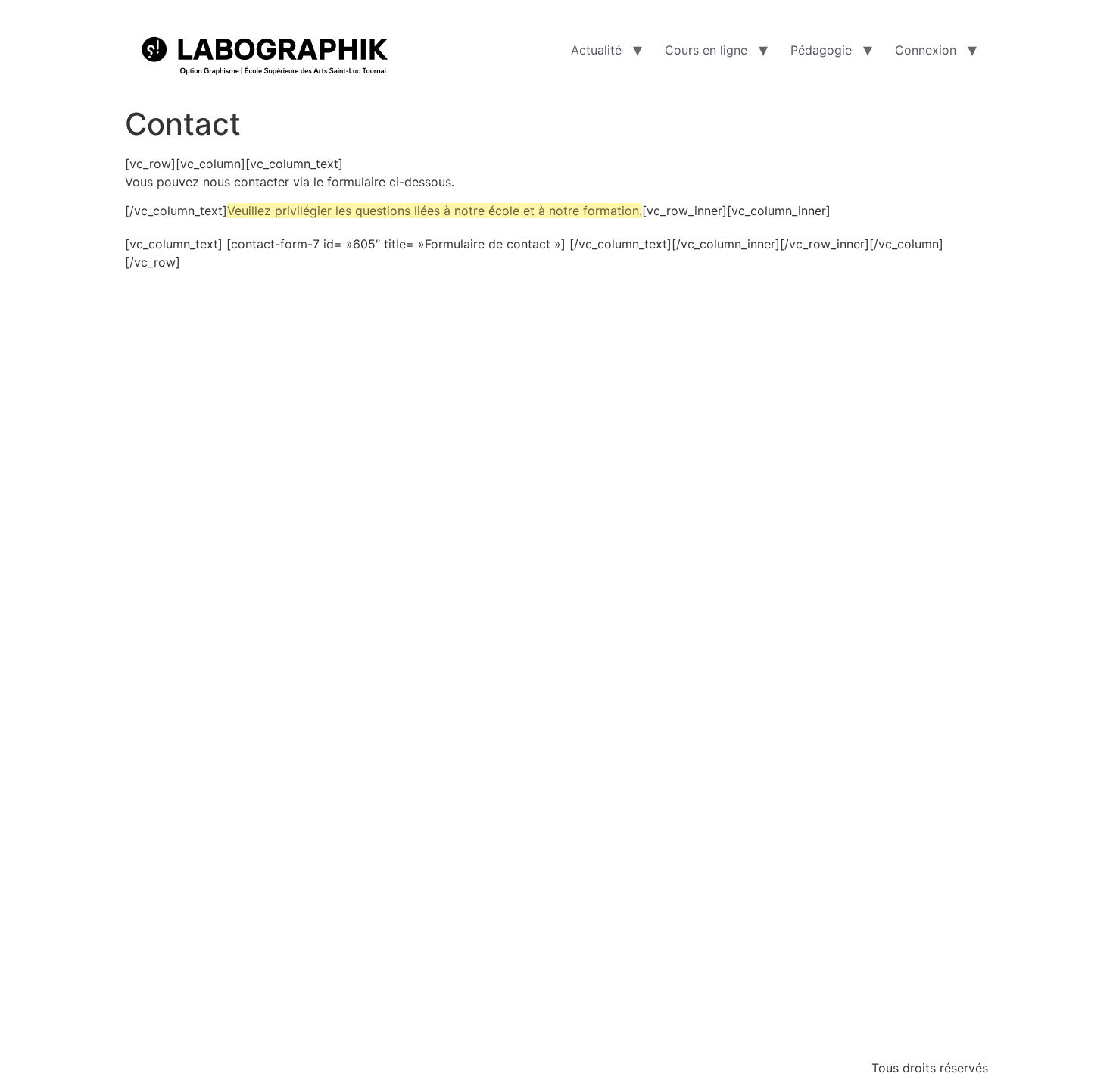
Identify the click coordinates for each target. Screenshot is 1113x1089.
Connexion (925, 50)
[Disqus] (556, 460)
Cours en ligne (706, 50)
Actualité (596, 50)
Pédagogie (821, 50)
